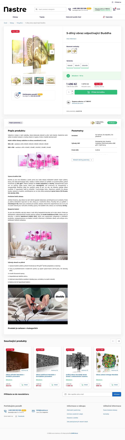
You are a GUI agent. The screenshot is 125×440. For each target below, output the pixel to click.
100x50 (70, 65)
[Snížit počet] (72, 93)
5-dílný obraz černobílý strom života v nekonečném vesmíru (77, 375)
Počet (69, 92)
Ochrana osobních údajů (75, 414)
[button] (52, 52)
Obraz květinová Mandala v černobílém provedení (46, 375)
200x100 (85, 65)
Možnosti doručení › (78, 103)
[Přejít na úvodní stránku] (15, 9)
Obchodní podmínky (73, 410)
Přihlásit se (118, 2)
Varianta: (70, 61)
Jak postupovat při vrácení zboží (77, 421)
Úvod (5, 23)
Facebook (21, 416)
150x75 (77, 65)
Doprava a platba (72, 418)
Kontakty (106, 414)
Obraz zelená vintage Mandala (107, 375)
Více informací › (72, 38)
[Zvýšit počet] (72, 91)
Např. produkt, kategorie (46, 9)
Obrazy (12, 23)
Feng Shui (20, 23)
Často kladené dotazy (110, 410)
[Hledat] (36, 9)
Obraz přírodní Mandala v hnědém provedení (15, 375)
